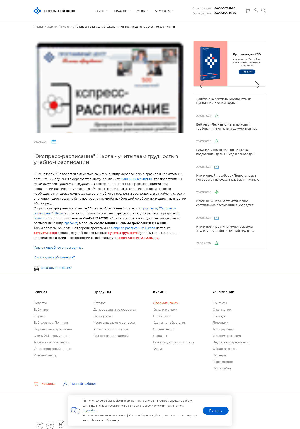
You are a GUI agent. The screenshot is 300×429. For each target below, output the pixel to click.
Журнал (40, 316)
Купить (141, 10)
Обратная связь (224, 349)
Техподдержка (223, 329)
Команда (219, 316)
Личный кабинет (83, 384)
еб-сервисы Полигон (51, 323)
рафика (70, 223)
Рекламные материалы (110, 329)
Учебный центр (45, 355)
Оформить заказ (165, 303)
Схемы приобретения (169, 323)
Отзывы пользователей (111, 336)
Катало (99, 303)
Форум (158, 349)
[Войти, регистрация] (255, 10)
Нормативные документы (53, 329)
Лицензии (220, 323)
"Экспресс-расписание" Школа (132, 228)
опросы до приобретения (173, 342)
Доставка (160, 336)
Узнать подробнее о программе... (58, 247)
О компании (163, 10)
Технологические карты (52, 342)
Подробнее (90, 410)
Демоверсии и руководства (114, 309)
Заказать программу (56, 268)
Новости (40, 303)
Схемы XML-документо (51, 336)
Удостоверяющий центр (52, 349)
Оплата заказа (163, 329)
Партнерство (223, 362)
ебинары (41, 309)
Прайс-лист (162, 316)
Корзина (48, 384)
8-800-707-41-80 (224, 8)
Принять (215, 410)
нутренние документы (231, 342)
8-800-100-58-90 (225, 13)
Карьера (219, 355)
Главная (99, 10)
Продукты (121, 10)
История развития (227, 336)
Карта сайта (222, 368)
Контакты (220, 303)
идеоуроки (102, 316)
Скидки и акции (165, 309)
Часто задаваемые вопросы (114, 323)
